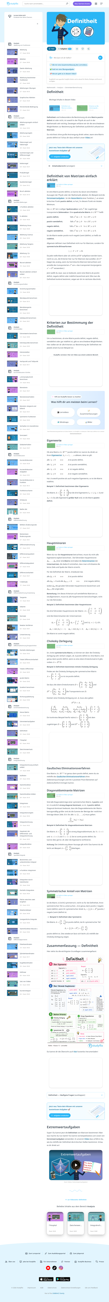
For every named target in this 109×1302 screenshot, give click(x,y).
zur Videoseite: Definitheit (77, 1200)
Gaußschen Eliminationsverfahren (71, 776)
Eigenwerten (57, 455)
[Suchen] (67, 3)
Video (87, 137)
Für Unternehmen (50, 1262)
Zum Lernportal (34, 1253)
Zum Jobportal (78, 1253)
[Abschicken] (100, 58)
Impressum (32, 1288)
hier (75, 1051)
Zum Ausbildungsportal (56, 1253)
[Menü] (101, 3)
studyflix (14, 3)
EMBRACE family (58, 1293)
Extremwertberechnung (73, 87)
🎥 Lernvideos (63, 412)
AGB (41, 1288)
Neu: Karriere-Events (82, 4)
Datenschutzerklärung (75, 433)
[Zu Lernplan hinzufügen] (77, 49)
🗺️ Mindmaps (63, 422)
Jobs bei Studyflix (29, 1262)
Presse (101, 1262)
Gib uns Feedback (91, 1288)
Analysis (60, 87)
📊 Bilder (88, 422)
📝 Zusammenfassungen (89, 412)
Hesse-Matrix (76, 198)
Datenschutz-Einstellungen (70, 1288)
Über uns (12, 1262)
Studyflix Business (84, 1262)
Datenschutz (52, 1288)
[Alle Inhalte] (96, 3)
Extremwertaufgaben (56, 198)
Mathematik (51, 87)
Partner (67, 1262)
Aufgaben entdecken (61, 157)
